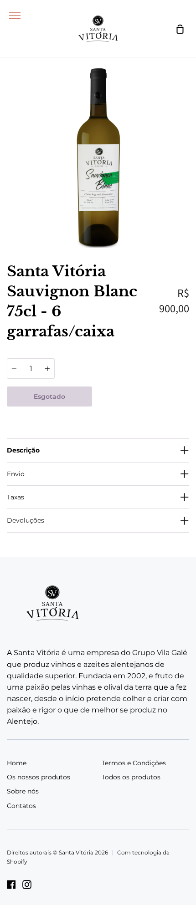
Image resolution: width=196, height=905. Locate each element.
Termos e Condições (134, 763)
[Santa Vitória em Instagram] (26, 884)
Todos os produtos (131, 777)
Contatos (21, 806)
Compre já (140, 396)
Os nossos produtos (38, 777)
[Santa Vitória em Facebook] (11, 884)
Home (16, 763)
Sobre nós (23, 791)
